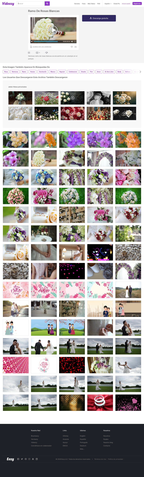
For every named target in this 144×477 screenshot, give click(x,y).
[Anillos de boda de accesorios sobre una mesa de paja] (128, 252)
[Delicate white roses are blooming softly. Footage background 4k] (124, 98)
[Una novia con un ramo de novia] (16, 177)
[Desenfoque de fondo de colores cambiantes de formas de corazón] (72, 271)
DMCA (65, 446)
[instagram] (29, 459)
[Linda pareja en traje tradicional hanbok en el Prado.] (100, 308)
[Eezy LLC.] (10, 459)
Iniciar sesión (126, 4)
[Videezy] (8, 4)
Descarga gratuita (100, 18)
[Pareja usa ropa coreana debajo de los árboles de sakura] (44, 327)
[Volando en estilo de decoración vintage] (72, 402)
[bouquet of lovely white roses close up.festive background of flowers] (20, 114)
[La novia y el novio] (16, 308)
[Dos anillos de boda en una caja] (44, 214)
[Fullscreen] (75, 41)
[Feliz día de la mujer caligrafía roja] (44, 365)
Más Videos (91, 4)
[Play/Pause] (32, 41)
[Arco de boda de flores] (128, 271)
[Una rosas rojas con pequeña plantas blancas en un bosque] (46, 98)
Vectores (77, 4)
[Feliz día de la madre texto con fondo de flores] (16, 290)
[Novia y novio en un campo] (128, 290)
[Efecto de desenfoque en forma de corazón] (100, 252)
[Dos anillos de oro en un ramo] (128, 177)
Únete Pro (117, 4)
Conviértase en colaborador (41, 446)
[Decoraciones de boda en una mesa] (44, 308)
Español (83, 439)
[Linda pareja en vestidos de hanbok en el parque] (72, 327)
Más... (82, 449)
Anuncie (66, 439)
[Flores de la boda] (100, 158)
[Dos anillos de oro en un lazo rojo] (100, 402)
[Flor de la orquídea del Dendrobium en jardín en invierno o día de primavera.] (16, 158)
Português (84, 442)
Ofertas (65, 436)
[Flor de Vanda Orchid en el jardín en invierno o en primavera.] (100, 139)
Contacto (106, 446)
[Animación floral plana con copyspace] (100, 290)
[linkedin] (37, 459)
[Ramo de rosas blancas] (44, 158)
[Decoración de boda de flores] (72, 177)
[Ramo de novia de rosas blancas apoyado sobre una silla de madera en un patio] (20, 98)
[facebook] (18, 459)
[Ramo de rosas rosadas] (16, 196)
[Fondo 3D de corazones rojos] (72, 365)
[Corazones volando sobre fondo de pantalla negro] (128, 402)
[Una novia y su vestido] (72, 252)
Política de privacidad (115, 459)
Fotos (84, 4)
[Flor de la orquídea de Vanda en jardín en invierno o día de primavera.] (44, 139)
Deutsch (83, 446)
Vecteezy (34, 439)
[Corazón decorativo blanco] (128, 233)
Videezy (34, 442)
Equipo (105, 439)
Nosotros (106, 436)
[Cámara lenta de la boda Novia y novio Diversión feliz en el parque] (128, 327)
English (82, 436)
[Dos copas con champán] (44, 233)
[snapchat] (33, 459)
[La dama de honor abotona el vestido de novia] (44, 271)
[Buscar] (47, 3)
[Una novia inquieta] (44, 252)
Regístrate (137, 3)
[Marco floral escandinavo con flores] (72, 290)
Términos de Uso (100, 459)
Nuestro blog (108, 442)
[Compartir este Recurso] (76, 46)
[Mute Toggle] (72, 41)
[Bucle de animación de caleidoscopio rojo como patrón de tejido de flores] (16, 365)
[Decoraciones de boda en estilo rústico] (72, 214)
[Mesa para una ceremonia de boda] (100, 365)
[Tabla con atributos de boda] (72, 158)
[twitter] (22, 459)
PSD (98, 4)
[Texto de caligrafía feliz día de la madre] (44, 290)
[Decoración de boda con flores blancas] (128, 158)
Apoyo (65, 442)
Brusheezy (35, 436)
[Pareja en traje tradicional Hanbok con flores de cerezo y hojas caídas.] (128, 308)
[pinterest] (26, 459)
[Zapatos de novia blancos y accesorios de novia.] (100, 271)
